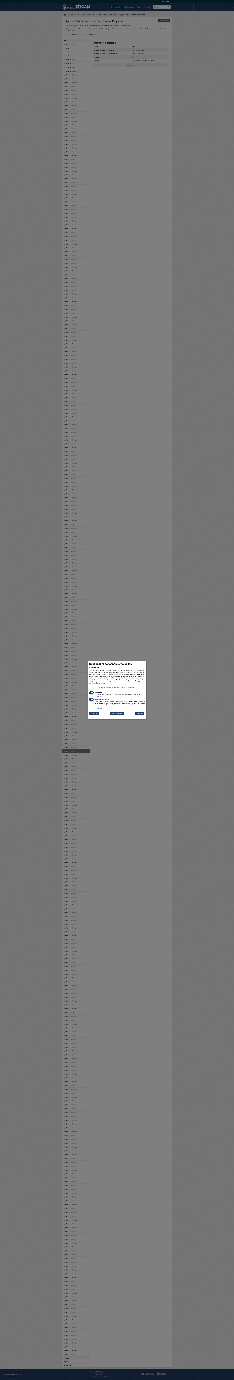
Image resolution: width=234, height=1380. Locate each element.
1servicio (98, 696)
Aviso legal (115, 687)
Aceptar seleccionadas (117, 714)
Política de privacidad (127, 687)
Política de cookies (105, 687)
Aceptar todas (140, 714)
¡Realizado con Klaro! (139, 717)
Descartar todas (94, 714)
